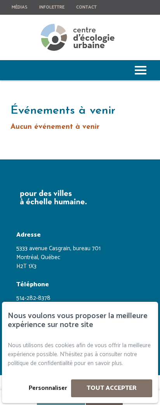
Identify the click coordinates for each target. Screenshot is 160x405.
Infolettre (51, 7)
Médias (20, 7)
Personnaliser (48, 388)
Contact (86, 7)
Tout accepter (112, 388)
